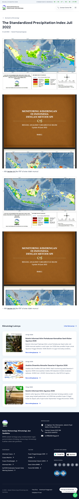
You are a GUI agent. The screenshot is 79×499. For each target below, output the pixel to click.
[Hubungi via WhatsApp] (75, 495)
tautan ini (11, 171)
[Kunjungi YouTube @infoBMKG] (55, 464)
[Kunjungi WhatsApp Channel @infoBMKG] (76, 464)
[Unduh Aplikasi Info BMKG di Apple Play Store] (71, 454)
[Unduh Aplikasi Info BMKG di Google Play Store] (59, 454)
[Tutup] (76, 490)
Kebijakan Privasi (37, 492)
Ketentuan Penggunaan (45, 489)
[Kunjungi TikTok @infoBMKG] (72, 464)
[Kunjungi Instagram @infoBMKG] (68, 464)
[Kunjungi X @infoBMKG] (64, 464)
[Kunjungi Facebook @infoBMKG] (59, 464)
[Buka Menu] (75, 7)
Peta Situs (35, 489)
